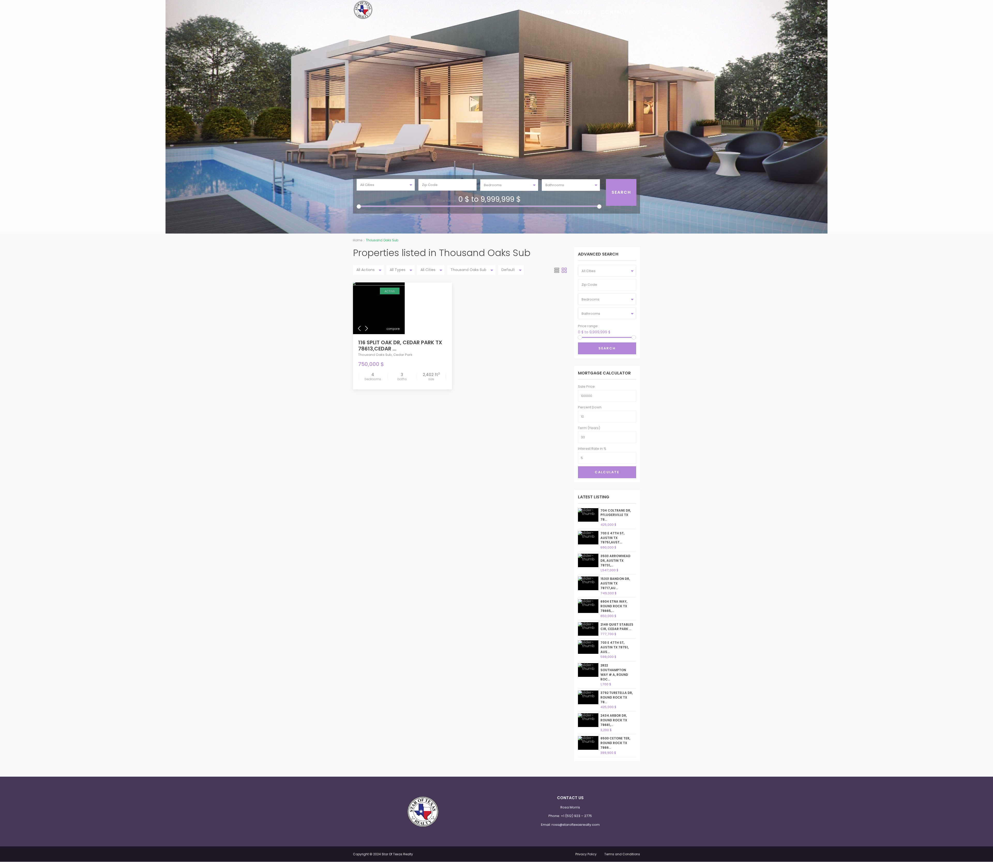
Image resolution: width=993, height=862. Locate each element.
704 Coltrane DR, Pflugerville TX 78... (615, 515)
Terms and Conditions (622, 854)
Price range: (447, 200)
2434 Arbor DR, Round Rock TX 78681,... (613, 720)
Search (607, 348)
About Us (578, 12)
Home (547, 12)
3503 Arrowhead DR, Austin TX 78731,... (615, 560)
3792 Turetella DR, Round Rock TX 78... (616, 697)
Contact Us (618, 12)
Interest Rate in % (592, 448)
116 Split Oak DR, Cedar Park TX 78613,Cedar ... (400, 345)
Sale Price (586, 386)
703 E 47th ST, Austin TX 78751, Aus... (614, 647)
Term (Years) (589, 428)
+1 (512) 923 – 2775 (576, 815)
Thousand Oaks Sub (375, 354)
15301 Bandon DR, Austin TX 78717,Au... (615, 583)
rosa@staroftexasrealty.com (576, 824)
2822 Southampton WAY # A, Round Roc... (614, 672)
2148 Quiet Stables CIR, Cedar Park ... (616, 626)
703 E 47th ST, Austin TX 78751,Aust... (612, 538)
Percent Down (589, 407)
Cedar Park (402, 354)
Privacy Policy (586, 854)
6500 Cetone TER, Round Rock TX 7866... (615, 743)
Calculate (607, 472)
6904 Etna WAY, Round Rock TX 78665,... (613, 606)
